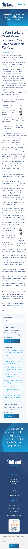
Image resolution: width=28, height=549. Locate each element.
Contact (14, 490)
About (14, 483)
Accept (14, 545)
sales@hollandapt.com (14, 515)
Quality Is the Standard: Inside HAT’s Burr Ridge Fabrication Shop (14, 352)
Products (14, 479)
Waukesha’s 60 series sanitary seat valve (14, 172)
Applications (14, 481)
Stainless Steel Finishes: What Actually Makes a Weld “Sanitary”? (13, 389)
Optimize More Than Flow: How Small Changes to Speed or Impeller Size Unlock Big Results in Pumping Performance (13, 371)
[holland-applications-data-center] (7, 2)
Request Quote (14, 493)
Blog (14, 488)
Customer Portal (14, 495)
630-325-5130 (14, 512)
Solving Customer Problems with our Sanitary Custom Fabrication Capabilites (13, 397)
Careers (14, 486)
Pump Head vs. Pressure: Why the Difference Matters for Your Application (14, 361)
